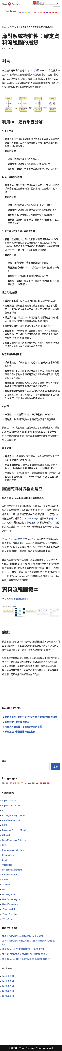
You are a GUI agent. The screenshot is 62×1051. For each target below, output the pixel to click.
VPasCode (7, 919)
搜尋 (4, 761)
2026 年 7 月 (8, 981)
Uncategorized (9, 894)
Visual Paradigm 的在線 (13, 539)
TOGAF (6, 884)
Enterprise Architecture (13, 850)
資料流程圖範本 (21, 599)
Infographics (8, 855)
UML (4, 889)
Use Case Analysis (11, 899)
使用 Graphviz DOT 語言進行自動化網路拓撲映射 (26, 959)
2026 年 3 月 (8, 991)
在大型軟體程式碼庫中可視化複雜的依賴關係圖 (25, 954)
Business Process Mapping (15, 830)
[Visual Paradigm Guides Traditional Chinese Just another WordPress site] (10, 4)
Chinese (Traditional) (39, 3)
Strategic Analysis (10, 874)
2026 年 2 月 (8, 996)
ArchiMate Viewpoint (11, 820)
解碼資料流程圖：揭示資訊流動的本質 (23, 726)
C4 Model (6, 835)
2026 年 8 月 (8, 976)
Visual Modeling (9, 909)
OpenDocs (7, 865)
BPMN (5, 825)
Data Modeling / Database (14, 840)
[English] (20, 12)
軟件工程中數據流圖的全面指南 (20, 731)
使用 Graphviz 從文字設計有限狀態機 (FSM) (23, 949)
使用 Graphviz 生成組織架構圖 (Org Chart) (22, 936)
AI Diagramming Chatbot (13, 815)
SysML (5, 879)
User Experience (10, 904)
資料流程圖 (33, 70)
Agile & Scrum (9, 800)
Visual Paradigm (31, 518)
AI (3, 810)
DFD (12, 27)
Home (5, 27)
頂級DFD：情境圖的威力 (17, 722)
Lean (4, 860)
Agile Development (11, 805)
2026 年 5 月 (8, 986)
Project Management (12, 869)
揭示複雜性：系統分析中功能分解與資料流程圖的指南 (31, 717)
